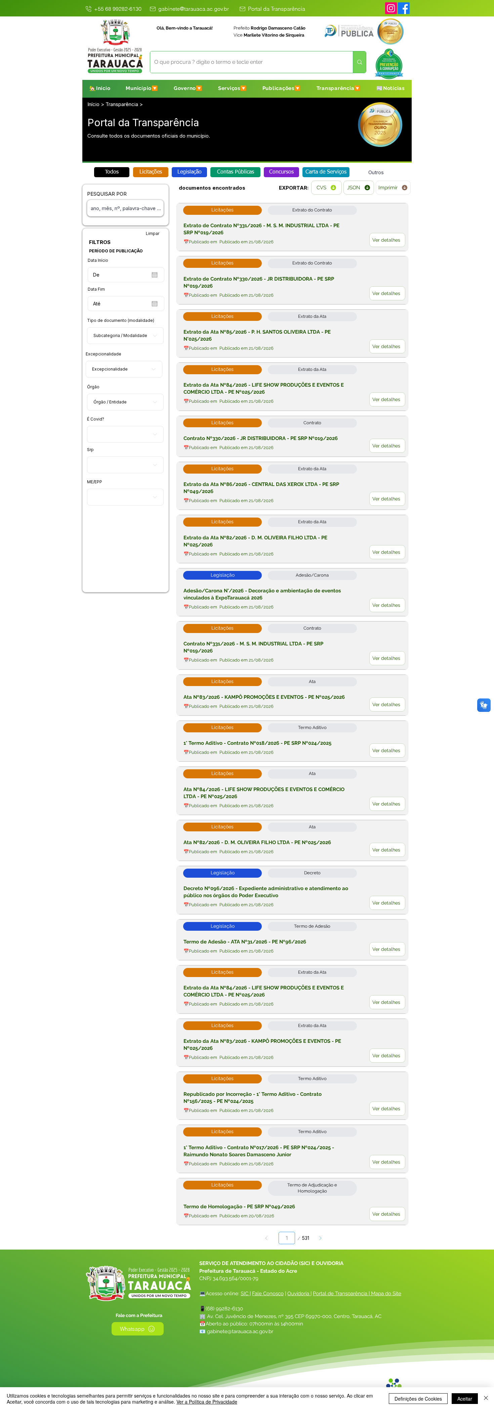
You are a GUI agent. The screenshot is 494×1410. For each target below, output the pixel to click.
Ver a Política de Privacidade (206, 1401)
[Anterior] (266, 1238)
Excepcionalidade (103, 354)
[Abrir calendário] (154, 275)
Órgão (93, 387)
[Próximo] (320, 1238)
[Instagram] (391, 8)
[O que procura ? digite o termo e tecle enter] (359, 62)
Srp (90, 450)
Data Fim (96, 289)
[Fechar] (486, 1399)
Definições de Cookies (418, 1398)
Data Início (98, 260)
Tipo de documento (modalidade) (120, 321)
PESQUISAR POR (107, 193)
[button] (142, 88)
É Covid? (95, 419)
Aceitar (464, 1398)
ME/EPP (94, 482)
